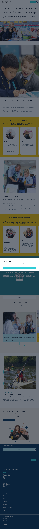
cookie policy (19, 265)
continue (19, 267)
